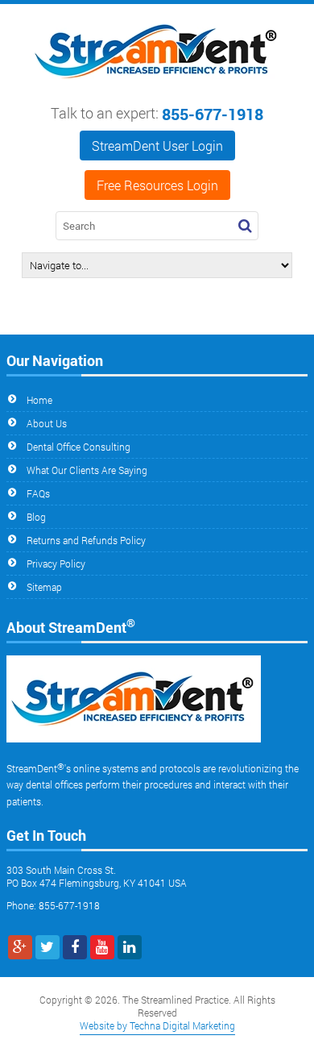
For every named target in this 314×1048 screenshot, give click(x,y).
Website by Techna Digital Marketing (157, 1025)
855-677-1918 (212, 113)
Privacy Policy (56, 563)
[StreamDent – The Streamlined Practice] (157, 87)
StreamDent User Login (157, 145)
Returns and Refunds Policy (86, 540)
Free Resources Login (157, 185)
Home (39, 399)
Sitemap (44, 586)
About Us (47, 423)
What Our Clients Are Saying (87, 470)
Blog (36, 516)
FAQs (38, 493)
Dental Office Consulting (78, 446)
